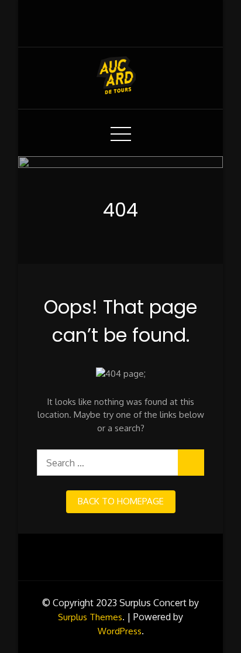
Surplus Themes (90, 617)
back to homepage (121, 501)
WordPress (120, 631)
